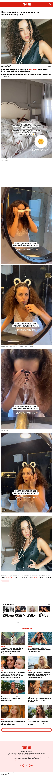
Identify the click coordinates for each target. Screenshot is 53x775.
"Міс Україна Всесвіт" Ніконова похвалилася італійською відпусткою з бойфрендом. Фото (40, 649)
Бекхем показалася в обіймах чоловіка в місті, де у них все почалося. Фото (10, 698)
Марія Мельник (5, 17)
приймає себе (33, 69)
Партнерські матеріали (31, 761)
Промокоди (41, 761)
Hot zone (36, 8)
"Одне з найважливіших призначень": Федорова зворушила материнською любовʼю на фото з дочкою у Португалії (40, 699)
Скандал (9, 8)
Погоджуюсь (3, 774)
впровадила (9, 577)
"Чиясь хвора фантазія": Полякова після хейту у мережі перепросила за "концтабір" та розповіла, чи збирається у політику (39, 675)
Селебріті (3, 8)
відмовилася (36, 577)
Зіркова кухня (23, 8)
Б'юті (17, 8)
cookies (13, 773)
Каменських (5, 580)
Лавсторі (30, 8)
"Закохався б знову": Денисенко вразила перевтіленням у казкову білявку (38, 723)
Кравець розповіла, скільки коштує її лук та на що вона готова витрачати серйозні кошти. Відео (13, 723)
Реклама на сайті (12, 761)
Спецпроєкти (43, 8)
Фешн (13, 8)
